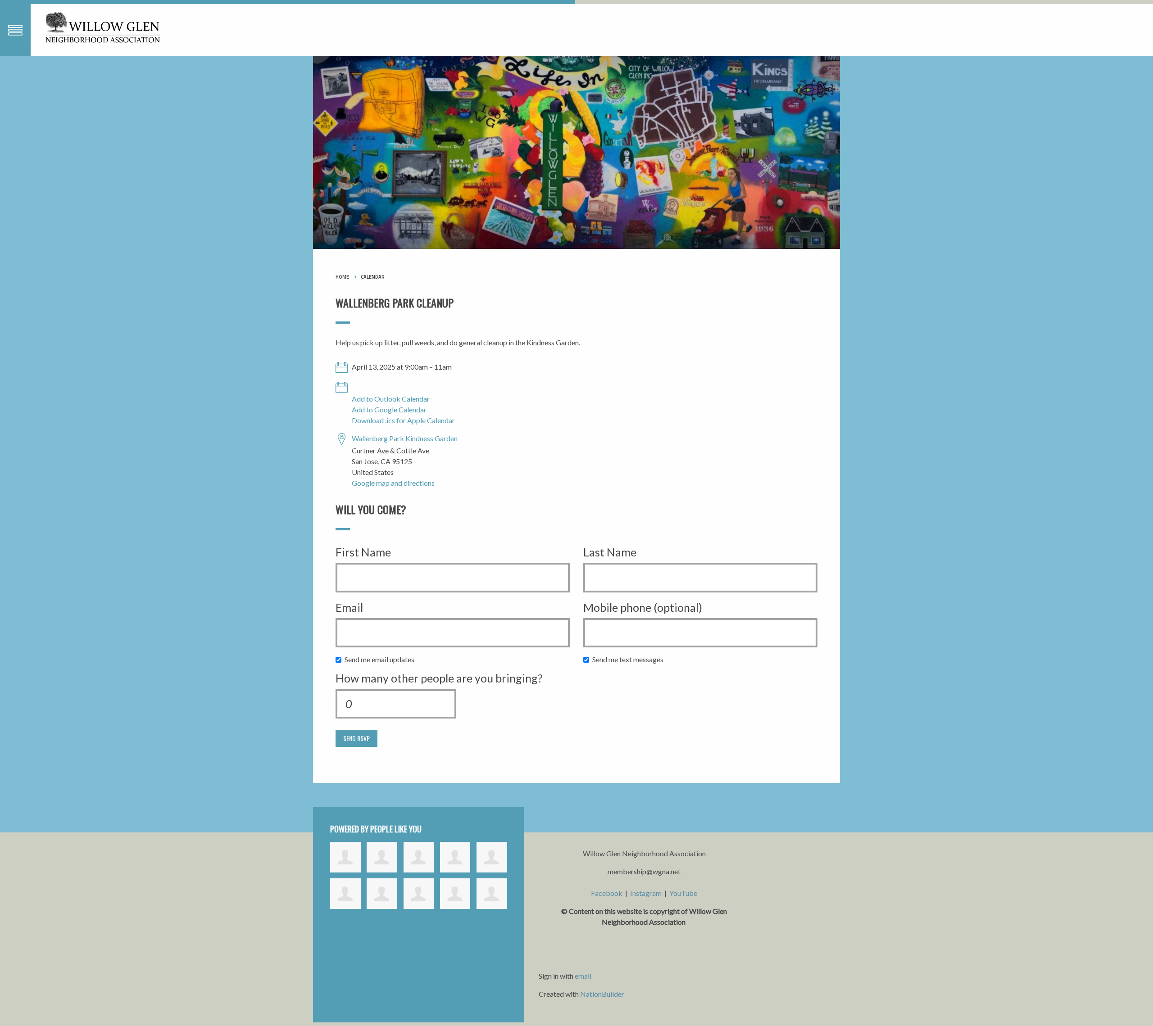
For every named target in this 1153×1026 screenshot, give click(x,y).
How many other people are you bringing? (439, 678)
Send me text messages (629, 659)
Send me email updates (381, 659)
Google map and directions (393, 483)
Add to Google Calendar (389, 409)
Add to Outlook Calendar (391, 398)
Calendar (373, 276)
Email (349, 607)
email (583, 976)
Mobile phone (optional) (642, 607)
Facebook (606, 893)
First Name (363, 552)
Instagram (646, 893)
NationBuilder (602, 994)
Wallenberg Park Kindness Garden (405, 438)
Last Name (609, 552)
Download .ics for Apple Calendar (403, 420)
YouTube (683, 893)
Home (342, 276)
